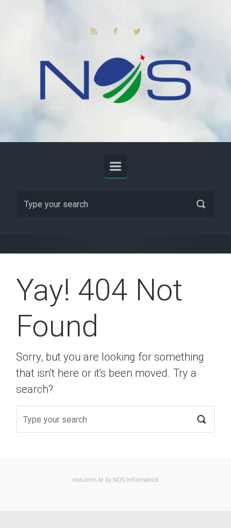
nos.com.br (88, 479)
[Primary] (115, 166)
